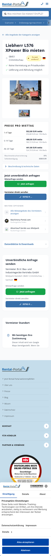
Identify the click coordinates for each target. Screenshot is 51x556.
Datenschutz (9, 410)
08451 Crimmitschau (16, 58)
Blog (6, 397)
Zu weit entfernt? (35, 58)
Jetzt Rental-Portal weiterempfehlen (19, 379)
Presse (7, 391)
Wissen (7, 403)
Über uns (8, 385)
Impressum (9, 416)
